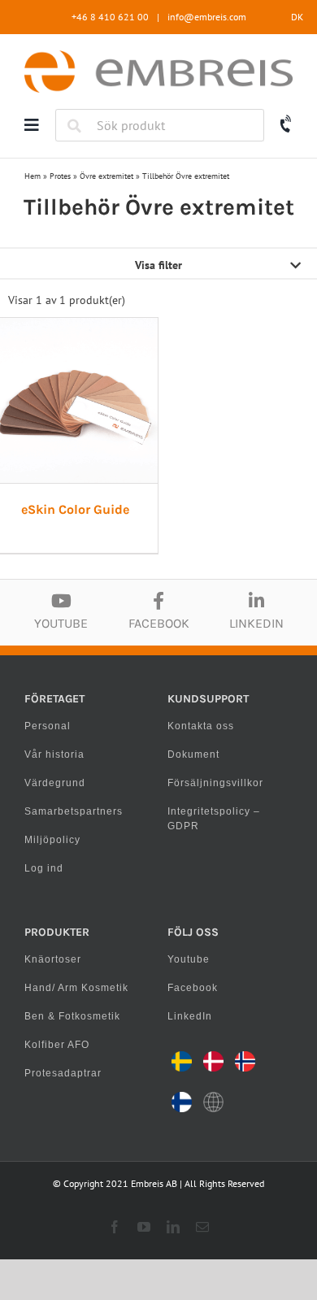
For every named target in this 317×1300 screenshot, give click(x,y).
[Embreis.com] (158, 56)
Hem (32, 176)
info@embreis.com (206, 17)
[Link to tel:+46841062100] (286, 125)
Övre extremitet (106, 176)
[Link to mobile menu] (31, 125)
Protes (60, 176)
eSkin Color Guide (75, 509)
